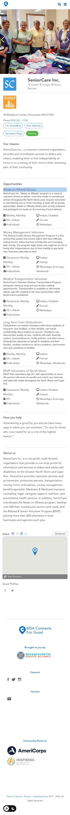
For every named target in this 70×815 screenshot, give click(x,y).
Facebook (8, 680)
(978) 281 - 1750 (19, 120)
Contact (9, 699)
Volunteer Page (13, 133)
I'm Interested (13, 125)
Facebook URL (5, 590)
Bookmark (60, 533)
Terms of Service (14, 796)
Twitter (13, 680)
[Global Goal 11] (9, 102)
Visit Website (34, 125)
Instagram (19, 680)
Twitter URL (12, 590)
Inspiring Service (40, 796)
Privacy (27, 796)
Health (34, 84)
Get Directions (14, 576)
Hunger (46, 84)
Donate (32, 133)
